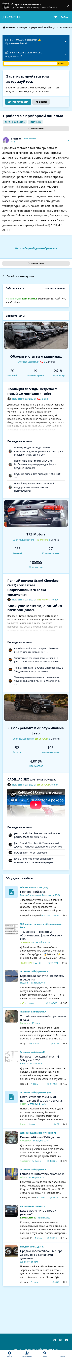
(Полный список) (56, 288)
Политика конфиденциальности (41, 1349)
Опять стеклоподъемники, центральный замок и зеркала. (41, 1098)
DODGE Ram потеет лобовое (30, 852)
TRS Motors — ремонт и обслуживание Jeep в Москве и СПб (41, 935)
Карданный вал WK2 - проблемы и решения (42, 977)
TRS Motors (36, 534)
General (50, 361)
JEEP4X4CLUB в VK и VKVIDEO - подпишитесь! (24, 54)
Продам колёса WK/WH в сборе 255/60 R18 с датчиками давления (41, 1254)
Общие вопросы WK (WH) (34, 887)
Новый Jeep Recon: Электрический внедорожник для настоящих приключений (34, 487)
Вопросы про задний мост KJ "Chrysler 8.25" (39, 1058)
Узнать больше (9, 5)
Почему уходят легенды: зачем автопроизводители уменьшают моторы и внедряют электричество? (38, 451)
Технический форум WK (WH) (36, 1092)
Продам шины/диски (32, 1246)
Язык (16, 1349)
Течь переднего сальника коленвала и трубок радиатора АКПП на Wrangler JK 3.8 (37, 681)
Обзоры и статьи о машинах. (36, 356)
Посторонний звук (33, 892)
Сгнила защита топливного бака (42, 1174)
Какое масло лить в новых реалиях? (38, 1212)
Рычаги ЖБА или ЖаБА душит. (40, 1137)
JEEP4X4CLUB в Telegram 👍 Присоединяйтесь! (23, 41)
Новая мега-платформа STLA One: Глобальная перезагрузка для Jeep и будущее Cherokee (35, 464)
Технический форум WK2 (34, 971)
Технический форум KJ (32, 1052)
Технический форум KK (33, 1011)
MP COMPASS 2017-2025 (32, 1206)
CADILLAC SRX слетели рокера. (31, 779)
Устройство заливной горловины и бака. (43, 1018)
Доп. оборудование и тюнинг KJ (38, 1132)
